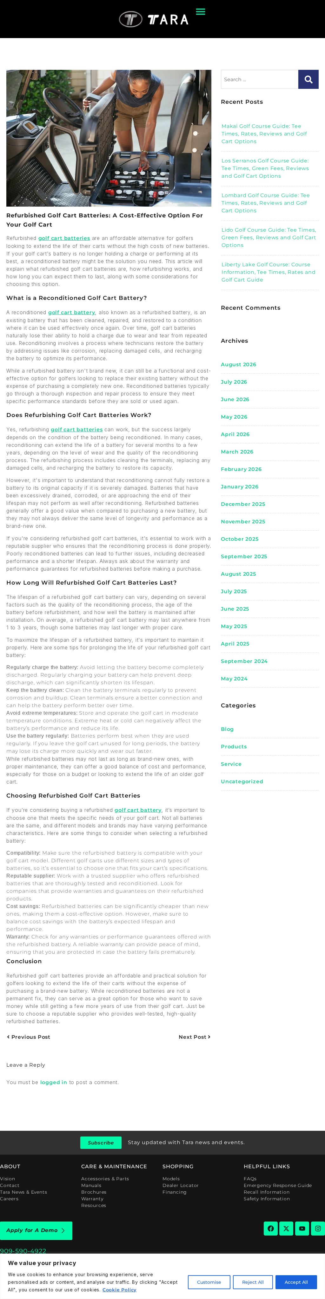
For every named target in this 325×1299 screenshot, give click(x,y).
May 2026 (234, 417)
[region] (162, 1276)
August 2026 (238, 364)
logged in (53, 1082)
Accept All (296, 1282)
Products (234, 747)
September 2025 (244, 556)
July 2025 (234, 591)
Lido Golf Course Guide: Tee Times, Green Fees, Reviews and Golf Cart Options (269, 237)
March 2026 (237, 452)
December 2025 (243, 504)
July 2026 (234, 382)
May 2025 (234, 626)
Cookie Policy (119, 1290)
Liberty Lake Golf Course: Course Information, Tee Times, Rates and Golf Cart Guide (268, 272)
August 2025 (238, 574)
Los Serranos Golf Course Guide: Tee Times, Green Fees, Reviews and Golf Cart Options (265, 168)
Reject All (253, 1282)
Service (231, 764)
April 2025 (235, 644)
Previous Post (30, 1037)
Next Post (193, 1037)
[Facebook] (271, 1229)
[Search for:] (259, 79)
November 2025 (243, 522)
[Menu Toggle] (201, 11)
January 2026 (240, 487)
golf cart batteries (64, 238)
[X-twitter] (286, 1229)
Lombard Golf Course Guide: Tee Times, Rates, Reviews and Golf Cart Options (266, 203)
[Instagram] (318, 1229)
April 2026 (235, 434)
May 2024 (234, 679)
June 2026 (235, 399)
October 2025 (240, 539)
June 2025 (235, 609)
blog (227, 729)
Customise (209, 1282)
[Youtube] (302, 1229)
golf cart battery (71, 312)
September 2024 (244, 661)
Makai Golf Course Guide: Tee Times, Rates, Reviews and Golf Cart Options (264, 133)
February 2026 (241, 469)
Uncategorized (242, 782)
